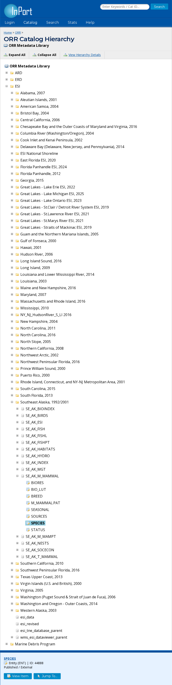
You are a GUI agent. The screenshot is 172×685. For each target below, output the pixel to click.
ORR (18, 32)
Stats (72, 22)
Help (90, 22)
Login (10, 22)
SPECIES (10, 658)
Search (52, 22)
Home (8, 32)
